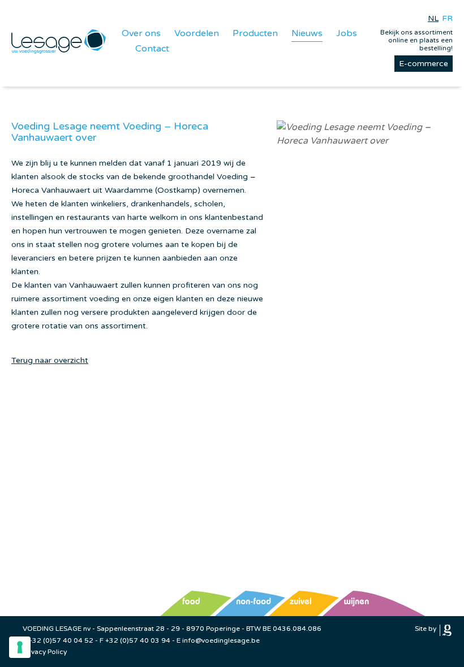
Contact (152, 48)
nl (433, 18)
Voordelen (196, 33)
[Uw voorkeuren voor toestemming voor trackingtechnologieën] (20, 647)
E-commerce (423, 63)
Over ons (141, 33)
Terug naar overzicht (49, 360)
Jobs (346, 33)
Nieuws (307, 33)
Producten (255, 33)
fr (447, 18)
